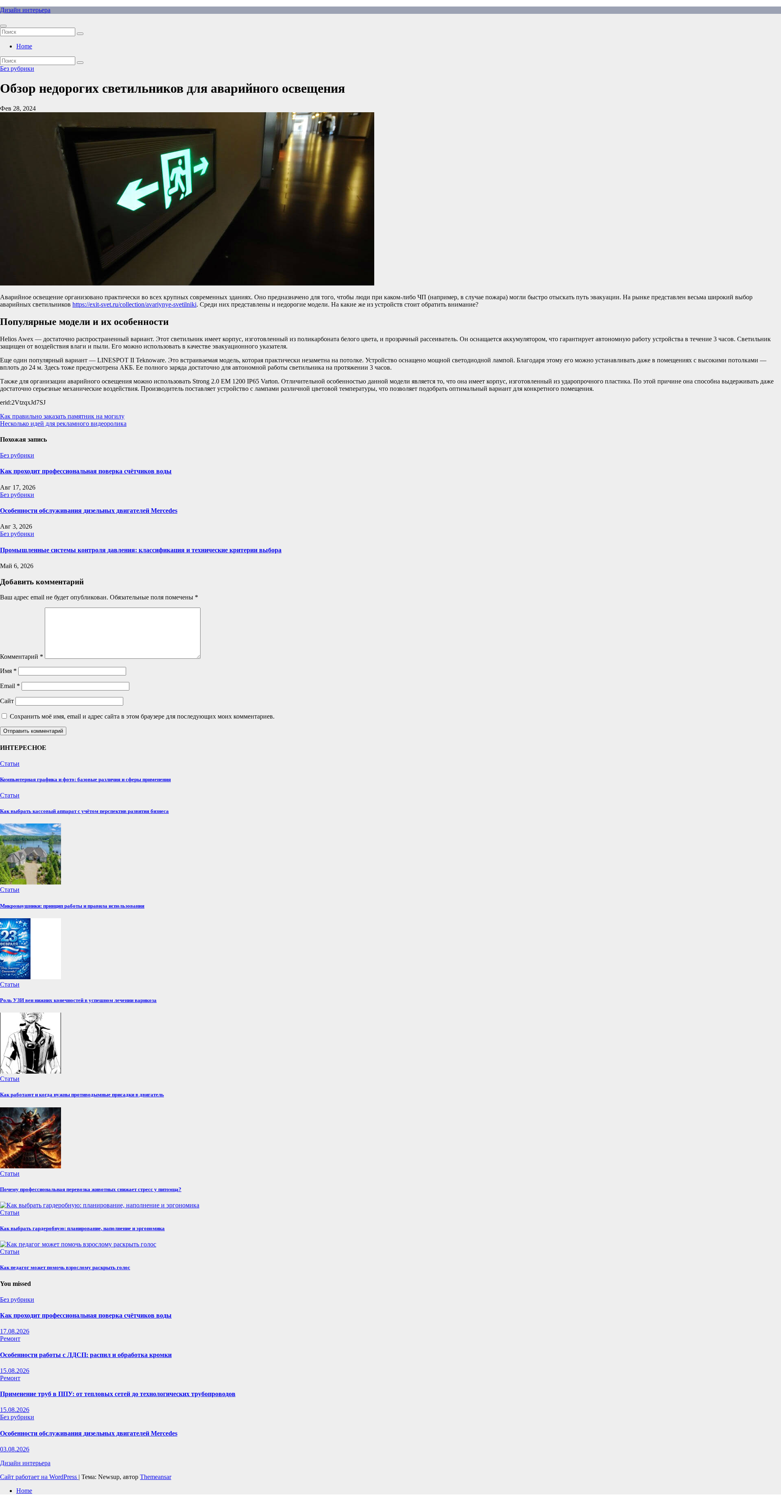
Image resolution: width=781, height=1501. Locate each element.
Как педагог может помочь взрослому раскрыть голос (65, 1267)
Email (10, 685)
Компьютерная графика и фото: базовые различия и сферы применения (85, 779)
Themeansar (155, 1476)
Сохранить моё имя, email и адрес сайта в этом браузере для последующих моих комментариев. (142, 716)
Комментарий (21, 656)
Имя (8, 670)
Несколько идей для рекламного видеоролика (63, 423)
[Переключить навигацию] (3, 26)
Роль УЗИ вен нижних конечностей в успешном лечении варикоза (78, 1000)
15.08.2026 (14, 1370)
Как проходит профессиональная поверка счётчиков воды (86, 471)
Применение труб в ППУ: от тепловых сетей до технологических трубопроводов (118, 1393)
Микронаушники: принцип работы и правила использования (72, 906)
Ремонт (10, 1338)
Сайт (7, 700)
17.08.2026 (14, 1331)
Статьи (10, 763)
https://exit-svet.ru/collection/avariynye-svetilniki (134, 304)
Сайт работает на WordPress (39, 1476)
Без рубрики (17, 68)
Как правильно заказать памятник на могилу (62, 416)
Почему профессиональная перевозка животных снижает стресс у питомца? (90, 1189)
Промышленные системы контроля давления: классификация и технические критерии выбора (140, 550)
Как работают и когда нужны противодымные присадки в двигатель (82, 1094)
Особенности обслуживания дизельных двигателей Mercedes (88, 510)
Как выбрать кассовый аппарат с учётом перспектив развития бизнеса (84, 811)
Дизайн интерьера (25, 10)
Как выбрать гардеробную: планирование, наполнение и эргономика (82, 1228)
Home (24, 46)
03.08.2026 (14, 1449)
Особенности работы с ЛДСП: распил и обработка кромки (86, 1354)
